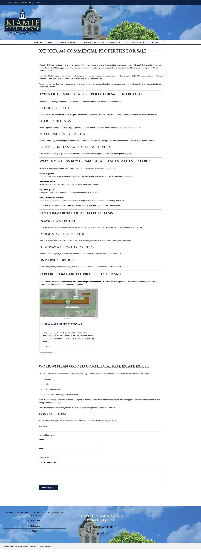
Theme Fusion (49, 546)
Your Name (44, 426)
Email (42, 448)
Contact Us (35, 526)
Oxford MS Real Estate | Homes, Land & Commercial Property (34, 513)
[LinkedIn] (107, 533)
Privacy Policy (44, 457)
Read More (45, 347)
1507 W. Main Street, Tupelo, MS (62, 324)
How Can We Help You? (48, 462)
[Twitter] (98, 533)
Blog (35, 531)
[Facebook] (94, 533)
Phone (41, 439)
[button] (163, 42)
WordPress (40, 546)
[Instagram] (102, 533)
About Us (34, 520)
